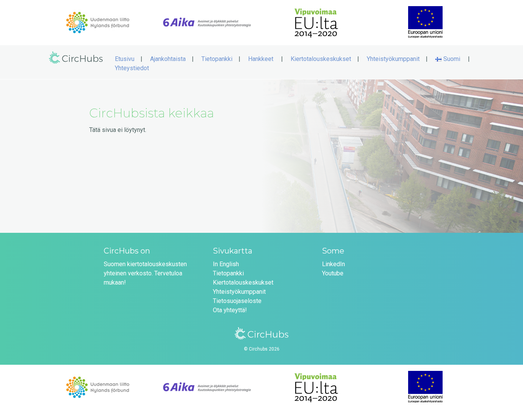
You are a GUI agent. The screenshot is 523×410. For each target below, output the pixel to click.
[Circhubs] (76, 66)
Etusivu (124, 59)
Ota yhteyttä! (230, 310)
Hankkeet (260, 59)
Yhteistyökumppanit (393, 59)
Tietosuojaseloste (237, 301)
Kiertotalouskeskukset (321, 59)
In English (226, 264)
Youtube (332, 273)
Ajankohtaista (168, 59)
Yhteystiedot (132, 68)
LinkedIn (333, 264)
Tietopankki (216, 59)
